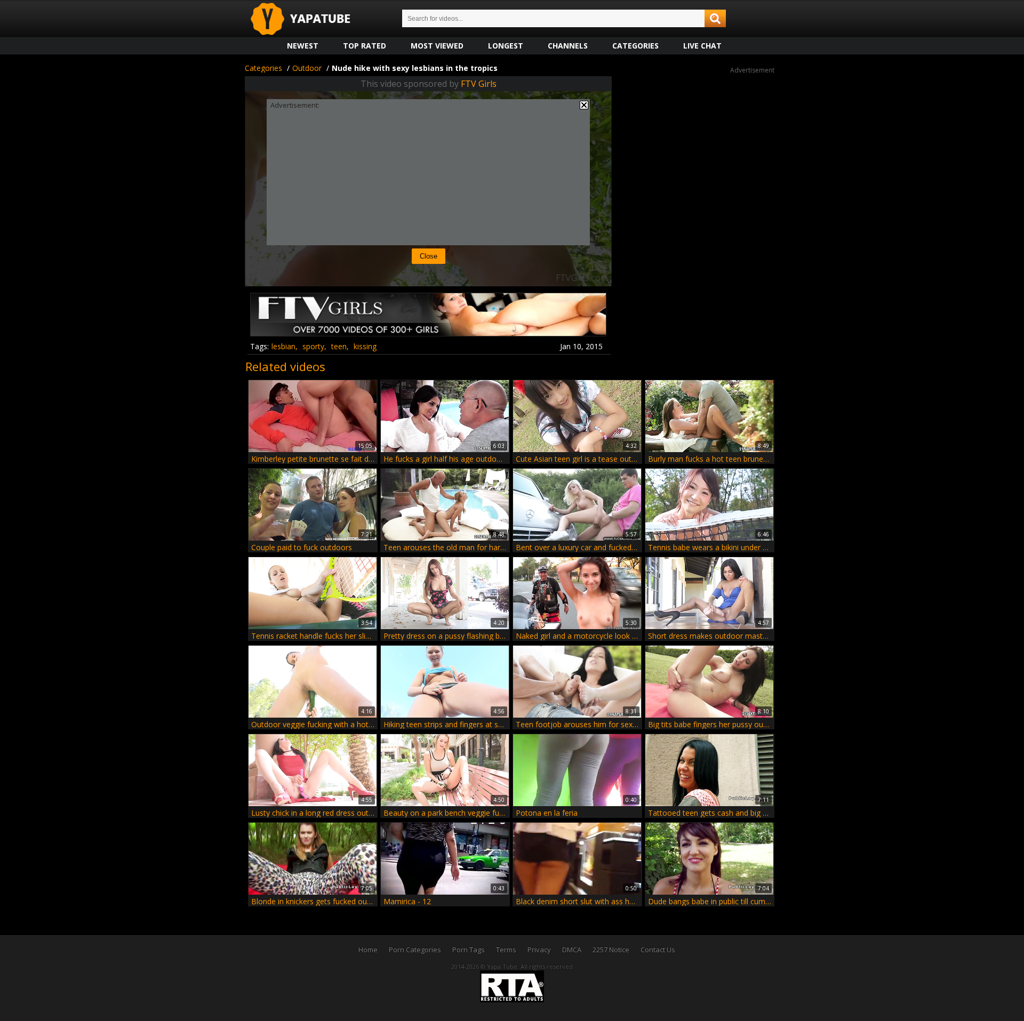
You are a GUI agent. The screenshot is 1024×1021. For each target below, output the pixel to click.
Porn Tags (468, 949)
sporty (313, 346)
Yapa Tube (308, 19)
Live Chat (702, 46)
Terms (506, 949)
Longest (505, 46)
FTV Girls (479, 84)
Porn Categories (415, 949)
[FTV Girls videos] (428, 332)
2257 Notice (611, 949)
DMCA (571, 949)
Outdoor (307, 68)
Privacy (539, 949)
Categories (635, 46)
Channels (568, 46)
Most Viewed (437, 46)
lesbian (283, 346)
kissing (365, 346)
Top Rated (364, 46)
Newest (302, 46)
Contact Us (658, 949)
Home (368, 949)
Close (428, 256)
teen (339, 346)
